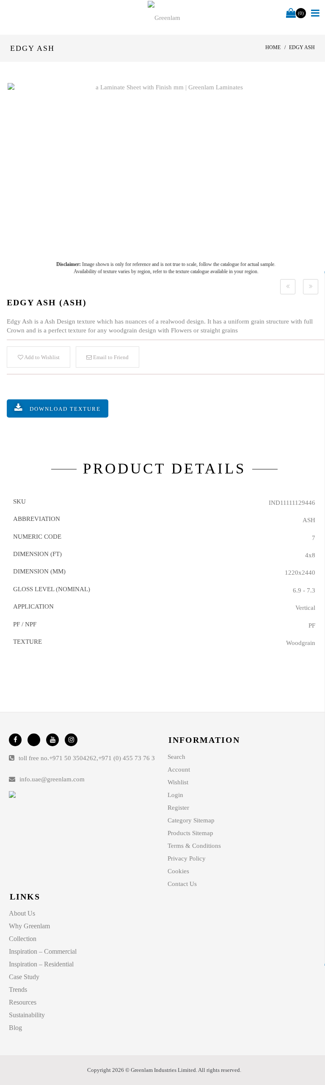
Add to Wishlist (41, 357)
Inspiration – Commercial (43, 951)
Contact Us (182, 883)
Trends (18, 989)
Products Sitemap (190, 833)
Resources (22, 1002)
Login (175, 795)
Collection (22, 938)
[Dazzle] (287, 286)
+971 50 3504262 (72, 758)
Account (179, 769)
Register (178, 807)
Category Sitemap (191, 820)
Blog (15, 1027)
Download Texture (65, 409)
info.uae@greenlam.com (52, 779)
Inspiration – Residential (41, 964)
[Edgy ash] (166, 167)
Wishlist (178, 782)
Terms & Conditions (194, 845)
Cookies (178, 871)
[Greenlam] (164, 17)
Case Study (24, 976)
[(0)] (291, 13)
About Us (22, 913)
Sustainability (27, 1015)
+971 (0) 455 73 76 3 (126, 758)
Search (176, 756)
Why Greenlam (29, 926)
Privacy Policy (187, 858)
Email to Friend (110, 357)
